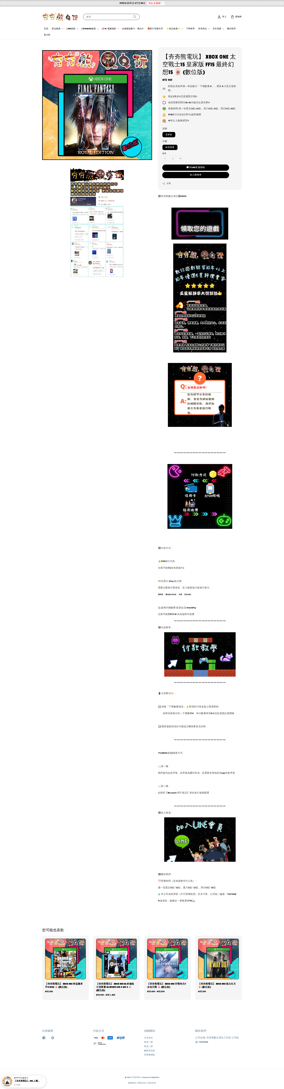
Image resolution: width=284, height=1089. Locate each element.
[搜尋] (134, 17)
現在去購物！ (162, 3)
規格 (164, 128)
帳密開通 (170, 147)
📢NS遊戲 (70, 29)
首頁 (46, 29)
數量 (164, 153)
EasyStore (155, 1077)
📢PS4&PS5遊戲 (88, 29)
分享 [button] (169, 183)
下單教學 (190, 29)
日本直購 (217, 29)
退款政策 (152, 1083)
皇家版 (169, 134)
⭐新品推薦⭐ (173, 29)
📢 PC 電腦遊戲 (109, 29)
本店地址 (148, 1038)
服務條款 (132, 1083)
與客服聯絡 (149, 1055)
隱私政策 (142, 1083)
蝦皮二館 (148, 1046)
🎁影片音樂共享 (155, 29)
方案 (164, 141)
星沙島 (47, 35)
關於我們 (231, 29)
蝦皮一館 (148, 1042)
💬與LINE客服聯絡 (195, 167)
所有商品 (202, 29)
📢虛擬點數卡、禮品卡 (133, 29)
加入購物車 (196, 175)
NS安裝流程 (149, 1050)
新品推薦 (56, 29)
